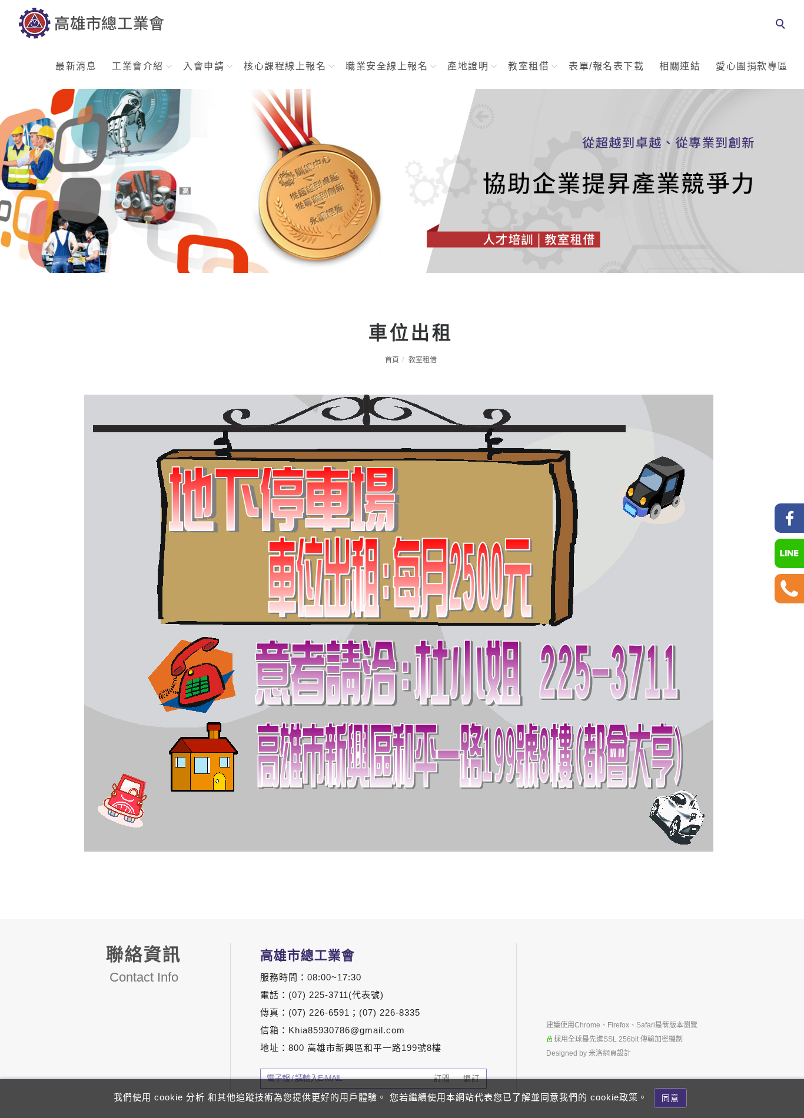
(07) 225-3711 (318, 995)
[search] (782, 25)
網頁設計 (617, 1053)
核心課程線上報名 (285, 66)
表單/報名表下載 (606, 66)
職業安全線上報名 (386, 66)
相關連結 (679, 66)
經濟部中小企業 (790, 999)
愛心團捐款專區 (752, 66)
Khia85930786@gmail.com (346, 1030)
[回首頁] (91, 23)
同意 (670, 1098)
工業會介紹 (138, 66)
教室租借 (528, 66)
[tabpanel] (402, 181)
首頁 (392, 360)
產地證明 (468, 66)
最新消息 (76, 66)
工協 (790, 924)
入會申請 (203, 66)
